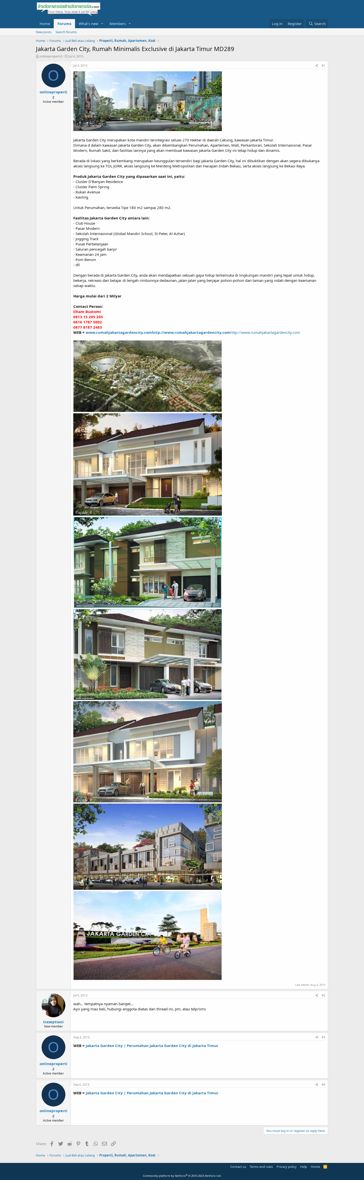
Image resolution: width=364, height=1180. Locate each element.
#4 (323, 1084)
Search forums (66, 32)
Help (303, 1166)
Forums (64, 23)
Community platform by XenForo (182, 1176)
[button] (102, 23)
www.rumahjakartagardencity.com (119, 332)
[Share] (317, 66)
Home (45, 23)
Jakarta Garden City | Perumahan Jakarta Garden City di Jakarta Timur (152, 1045)
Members (117, 23)
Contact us (238, 1166)
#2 (323, 995)
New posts (44, 32)
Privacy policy (287, 1166)
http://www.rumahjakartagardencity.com (191, 332)
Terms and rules (261, 1166)
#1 (323, 65)
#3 (323, 1037)
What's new (88, 23)
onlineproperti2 (50, 56)
